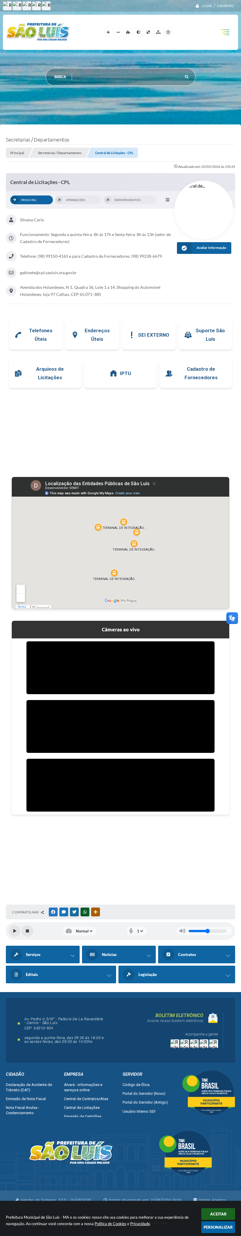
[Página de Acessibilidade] (168, 32)
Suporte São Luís (210, 335)
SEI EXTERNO (153, 335)
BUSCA (60, 77)
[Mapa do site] (158, 32)
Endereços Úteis (97, 335)
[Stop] (27, 931)
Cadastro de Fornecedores (201, 373)
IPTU (125, 373)
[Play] (15, 931)
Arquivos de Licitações (50, 373)
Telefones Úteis (40, 335)
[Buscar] (186, 77)
